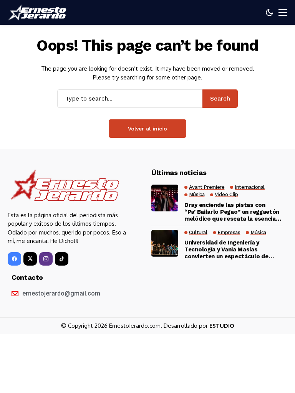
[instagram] (46, 259)
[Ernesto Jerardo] (38, 13)
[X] (30, 259)
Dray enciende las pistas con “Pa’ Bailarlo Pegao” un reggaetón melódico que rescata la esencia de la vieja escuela (231, 211)
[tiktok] (61, 259)
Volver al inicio (147, 128)
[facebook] (14, 259)
